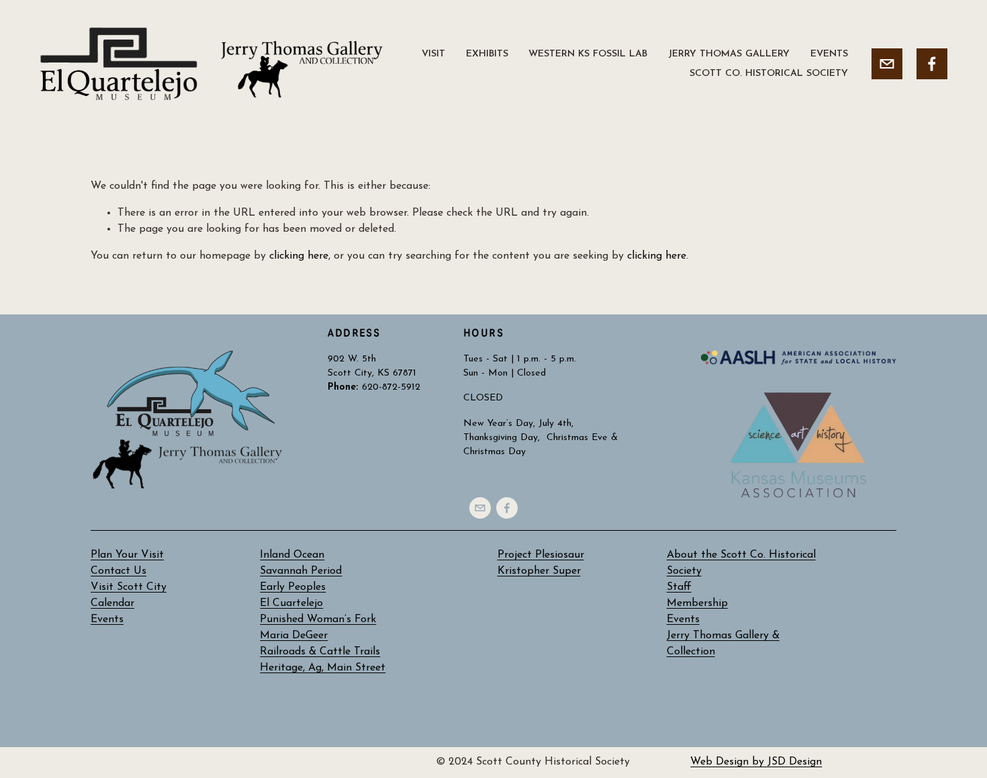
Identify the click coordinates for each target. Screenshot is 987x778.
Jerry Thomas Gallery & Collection (723, 643)
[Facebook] (931, 63)
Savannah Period (301, 571)
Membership (697, 603)
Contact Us (118, 571)
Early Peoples (293, 587)
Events (683, 619)
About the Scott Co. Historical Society (741, 563)
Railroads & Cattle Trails (320, 651)
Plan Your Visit (127, 555)
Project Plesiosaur (541, 555)
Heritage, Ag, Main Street (322, 667)
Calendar (112, 603)
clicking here (298, 256)
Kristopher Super (539, 571)
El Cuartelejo (291, 603)
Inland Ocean (292, 555)
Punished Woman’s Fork (318, 619)
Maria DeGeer (294, 635)
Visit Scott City (129, 587)
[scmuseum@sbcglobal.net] (887, 63)
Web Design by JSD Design (756, 762)
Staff (679, 587)
